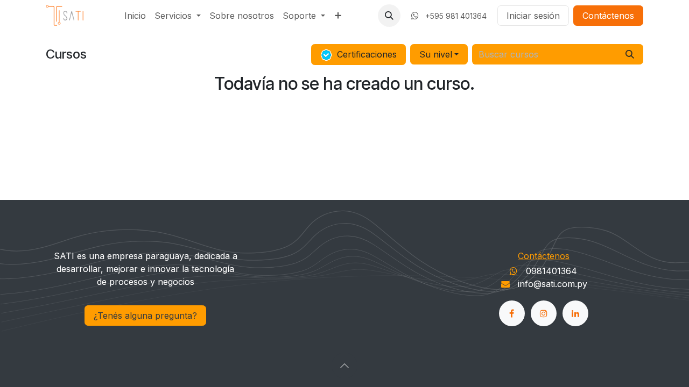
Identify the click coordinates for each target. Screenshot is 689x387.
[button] (389, 15)
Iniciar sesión (533, 15)
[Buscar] (629, 54)
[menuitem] (135, 15)
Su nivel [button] (435, 54)
